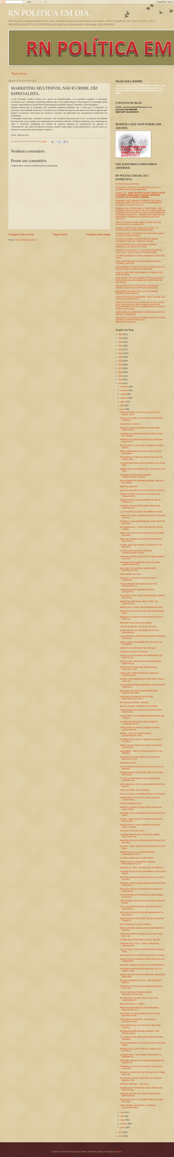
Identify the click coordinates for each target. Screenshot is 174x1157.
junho (122, 409)
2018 (120, 365)
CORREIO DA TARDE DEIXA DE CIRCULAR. (138, 648)
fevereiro (124, 1124)
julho (122, 405)
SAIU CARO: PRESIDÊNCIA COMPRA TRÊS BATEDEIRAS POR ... (138, 569)
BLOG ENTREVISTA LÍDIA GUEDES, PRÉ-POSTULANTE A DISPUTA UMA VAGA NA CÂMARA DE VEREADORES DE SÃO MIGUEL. (140, 280)
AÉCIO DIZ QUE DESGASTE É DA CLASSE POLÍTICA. (142, 490)
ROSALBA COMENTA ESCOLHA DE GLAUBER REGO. (142, 965)
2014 (120, 380)
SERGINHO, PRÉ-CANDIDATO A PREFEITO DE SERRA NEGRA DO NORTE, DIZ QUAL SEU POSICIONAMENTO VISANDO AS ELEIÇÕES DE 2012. (139, 203)
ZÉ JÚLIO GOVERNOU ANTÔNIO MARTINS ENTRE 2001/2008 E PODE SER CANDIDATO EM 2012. (137, 240)
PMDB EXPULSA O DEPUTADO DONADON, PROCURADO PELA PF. (138, 863)
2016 (120, 372)
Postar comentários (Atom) (25, 240)
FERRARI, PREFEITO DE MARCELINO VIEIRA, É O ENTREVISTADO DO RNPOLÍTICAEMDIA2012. (137, 229)
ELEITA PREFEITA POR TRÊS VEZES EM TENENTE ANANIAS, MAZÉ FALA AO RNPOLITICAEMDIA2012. (137, 287)
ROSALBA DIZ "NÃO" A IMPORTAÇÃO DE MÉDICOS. (142, 868)
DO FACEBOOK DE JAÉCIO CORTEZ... (136, 924)
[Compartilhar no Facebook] (64, 141)
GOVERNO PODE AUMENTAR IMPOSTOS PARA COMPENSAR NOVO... (140, 563)
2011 (120, 1136)
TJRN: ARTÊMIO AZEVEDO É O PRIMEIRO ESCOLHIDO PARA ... (138, 1106)
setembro (124, 398)
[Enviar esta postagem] (52, 141)
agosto (123, 402)
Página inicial (19, 73)
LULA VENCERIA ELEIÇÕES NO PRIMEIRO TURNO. (141, 512)
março (123, 1120)
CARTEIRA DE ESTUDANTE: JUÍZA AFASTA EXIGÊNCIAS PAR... (138, 1020)
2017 (120, 368)
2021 (120, 353)
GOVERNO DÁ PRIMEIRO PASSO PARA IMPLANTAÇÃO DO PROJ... (136, 698)
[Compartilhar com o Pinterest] (67, 141)
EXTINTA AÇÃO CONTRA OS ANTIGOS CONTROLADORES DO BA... (136, 552)
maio (122, 1112)
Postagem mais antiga (98, 234)
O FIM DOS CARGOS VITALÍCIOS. (134, 652)
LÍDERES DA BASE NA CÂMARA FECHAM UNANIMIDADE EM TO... (137, 853)
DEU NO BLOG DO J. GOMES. (132, 1004)
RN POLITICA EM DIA (48, 12)
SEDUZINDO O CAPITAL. (130, 424)
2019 (120, 361)
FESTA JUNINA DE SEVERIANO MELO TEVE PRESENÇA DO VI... (138, 585)
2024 (120, 342)
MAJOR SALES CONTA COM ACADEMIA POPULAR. (141, 607)
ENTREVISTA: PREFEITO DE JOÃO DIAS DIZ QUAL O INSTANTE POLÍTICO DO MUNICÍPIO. (138, 189)
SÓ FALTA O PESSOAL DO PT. (132, 831)
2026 (120, 334)
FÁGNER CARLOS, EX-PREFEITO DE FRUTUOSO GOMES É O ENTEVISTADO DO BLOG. (140, 234)
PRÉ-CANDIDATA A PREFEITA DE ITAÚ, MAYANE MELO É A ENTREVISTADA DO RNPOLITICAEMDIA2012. (140, 268)
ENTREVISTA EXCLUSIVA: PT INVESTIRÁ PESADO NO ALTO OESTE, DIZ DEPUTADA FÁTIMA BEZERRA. (139, 251)
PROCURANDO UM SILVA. (131, 574)
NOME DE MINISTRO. (129, 487)
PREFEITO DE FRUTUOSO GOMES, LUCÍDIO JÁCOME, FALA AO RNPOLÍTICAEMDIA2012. (139, 223)
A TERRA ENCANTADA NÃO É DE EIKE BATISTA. (140, 940)
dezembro (124, 387)
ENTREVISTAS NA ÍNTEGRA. (128, 184)
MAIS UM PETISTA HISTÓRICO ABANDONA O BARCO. (142, 955)
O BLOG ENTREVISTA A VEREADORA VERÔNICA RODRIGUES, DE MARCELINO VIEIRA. (136, 246)
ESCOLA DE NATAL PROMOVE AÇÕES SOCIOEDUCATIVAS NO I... (136, 993)
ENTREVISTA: (140, 195)
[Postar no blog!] (59, 141)
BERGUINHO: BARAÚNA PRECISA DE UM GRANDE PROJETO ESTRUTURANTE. (137, 292)
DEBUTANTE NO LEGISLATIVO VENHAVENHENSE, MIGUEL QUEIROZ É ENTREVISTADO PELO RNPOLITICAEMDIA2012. (141, 320)
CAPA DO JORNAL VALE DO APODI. (135, 790)
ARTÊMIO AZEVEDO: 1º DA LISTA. (134, 1084)
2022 (120, 350)
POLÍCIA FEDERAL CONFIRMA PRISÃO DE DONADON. (143, 794)
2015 (120, 376)
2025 (120, 338)
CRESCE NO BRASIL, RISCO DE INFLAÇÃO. (138, 627)
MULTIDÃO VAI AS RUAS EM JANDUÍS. (136, 623)
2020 (120, 357)
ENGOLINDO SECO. (128, 763)
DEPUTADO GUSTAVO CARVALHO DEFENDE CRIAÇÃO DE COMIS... (139, 692)
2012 (120, 1132)
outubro (123, 394)
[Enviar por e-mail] (57, 141)
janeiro (123, 1127)
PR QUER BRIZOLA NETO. (131, 803)
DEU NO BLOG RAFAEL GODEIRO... (135, 703)
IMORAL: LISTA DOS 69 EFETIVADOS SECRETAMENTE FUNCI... (135, 734)
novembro (124, 390)
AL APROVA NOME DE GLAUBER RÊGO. (137, 858)
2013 (120, 383)
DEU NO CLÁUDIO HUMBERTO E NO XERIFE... (139, 706)
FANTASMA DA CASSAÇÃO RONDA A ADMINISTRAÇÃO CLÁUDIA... (135, 476)
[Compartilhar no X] (62, 141)
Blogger (119, 1152)
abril (122, 1116)
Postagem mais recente (21, 234)
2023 (120, 346)
